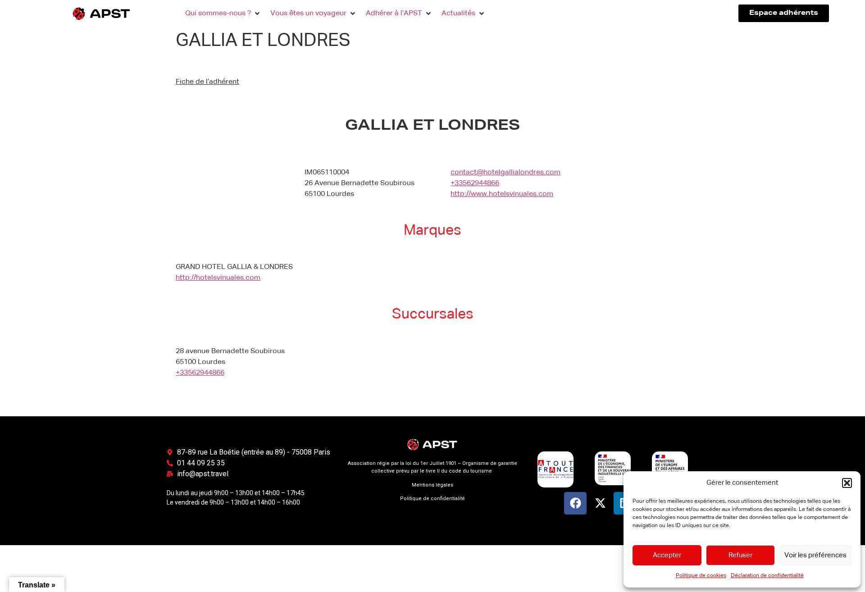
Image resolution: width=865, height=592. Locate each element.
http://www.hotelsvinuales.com (502, 194)
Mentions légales (432, 485)
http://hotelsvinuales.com (218, 278)
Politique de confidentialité (432, 498)
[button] (846, 482)
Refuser (740, 555)
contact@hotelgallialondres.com (505, 172)
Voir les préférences (815, 555)
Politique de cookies (701, 575)
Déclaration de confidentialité (767, 575)
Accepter (667, 555)
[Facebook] (575, 503)
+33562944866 (475, 183)
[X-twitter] (600, 503)
